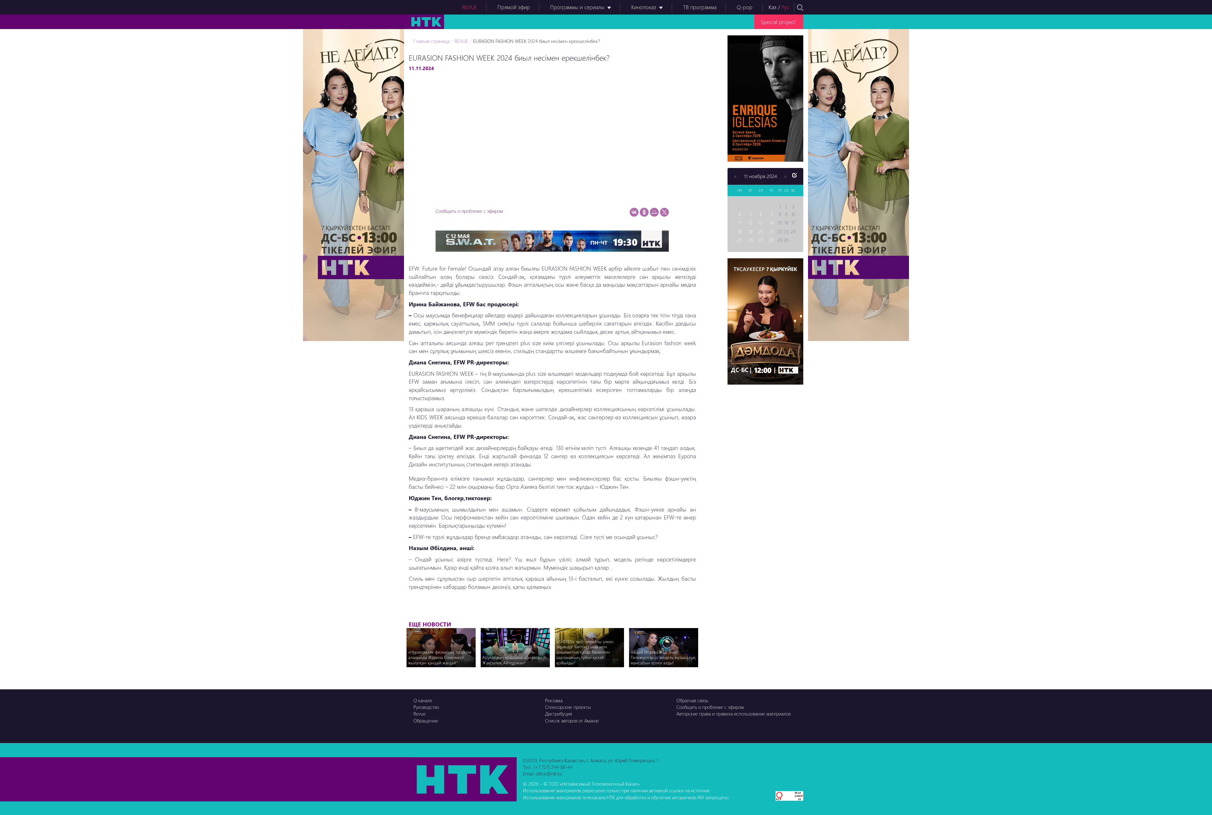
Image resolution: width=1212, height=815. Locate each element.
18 (740, 231)
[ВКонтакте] (634, 212)
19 (750, 231)
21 (771, 231)
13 (761, 222)
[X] (664, 212)
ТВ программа (699, 7)
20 (760, 231)
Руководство (426, 707)
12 (750, 222)
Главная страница (431, 41)
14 (771, 222)
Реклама (553, 700)
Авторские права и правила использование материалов (733, 713)
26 (750, 240)
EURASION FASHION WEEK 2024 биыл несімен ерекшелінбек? (536, 41)
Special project (778, 22)
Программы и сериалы (577, 7)
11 (739, 222)
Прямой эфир (513, 7)
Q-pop (744, 7)
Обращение (425, 720)
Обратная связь (692, 700)
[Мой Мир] (654, 212)
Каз (772, 7)
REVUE (469, 7)
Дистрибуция (558, 713)
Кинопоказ (643, 7)
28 (771, 240)
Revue (419, 713)
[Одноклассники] (644, 212)
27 (760, 240)
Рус (785, 7)
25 (739, 240)
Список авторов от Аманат (572, 720)
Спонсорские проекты (568, 707)
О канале (422, 700)
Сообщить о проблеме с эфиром (469, 211)
